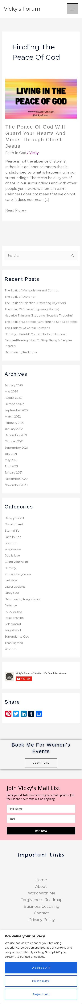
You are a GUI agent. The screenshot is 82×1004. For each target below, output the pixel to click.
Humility (10, 568)
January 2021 (13, 472)
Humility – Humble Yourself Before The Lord (35, 334)
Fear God (11, 543)
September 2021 (16, 447)
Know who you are (18, 574)
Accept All (41, 967)
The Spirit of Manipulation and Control (31, 290)
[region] (41, 967)
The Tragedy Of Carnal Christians (27, 328)
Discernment (14, 524)
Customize (41, 981)
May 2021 (11, 460)
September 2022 (16, 410)
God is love (12, 555)
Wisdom (10, 649)
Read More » (16, 210)
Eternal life (12, 530)
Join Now (41, 830)
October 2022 (14, 404)
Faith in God (15, 153)
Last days (11, 580)
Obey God (12, 593)
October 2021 (14, 441)
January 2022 (14, 429)
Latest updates (15, 586)
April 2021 (11, 466)
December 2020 (16, 479)
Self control (13, 624)
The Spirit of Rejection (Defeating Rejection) (35, 303)
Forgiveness (13, 549)
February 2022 (14, 423)
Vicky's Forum (22, 9)
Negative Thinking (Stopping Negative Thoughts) (39, 315)
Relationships (14, 618)
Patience (11, 605)
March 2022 (13, 416)
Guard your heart (16, 562)
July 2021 (11, 454)
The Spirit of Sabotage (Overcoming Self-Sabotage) (41, 322)
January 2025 (14, 385)
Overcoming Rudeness (21, 352)
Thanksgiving (14, 643)
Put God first (13, 611)
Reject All (41, 994)
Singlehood (13, 630)
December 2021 (16, 435)
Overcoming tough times (22, 599)
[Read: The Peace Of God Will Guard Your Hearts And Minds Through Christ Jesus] (41, 98)
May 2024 (11, 391)
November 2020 (16, 485)
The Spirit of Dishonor (20, 296)
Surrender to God (17, 636)
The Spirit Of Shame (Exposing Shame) (32, 309)
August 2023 (13, 397)
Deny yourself (14, 518)
